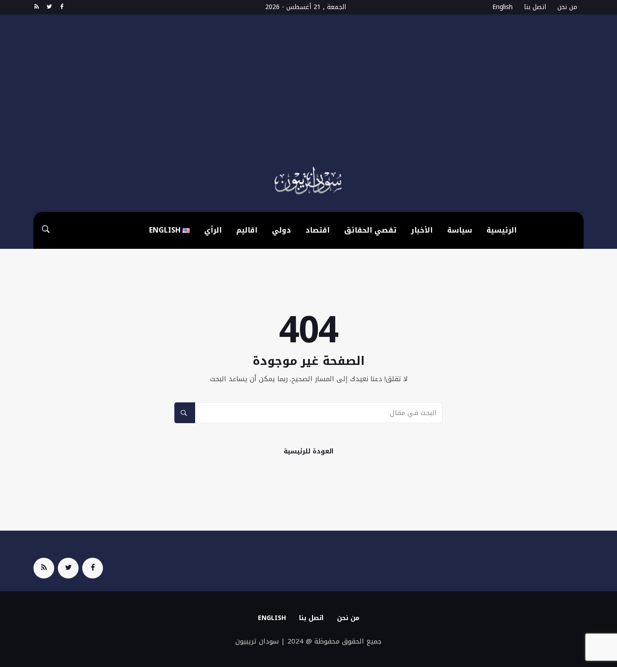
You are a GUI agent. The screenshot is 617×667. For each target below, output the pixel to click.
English (502, 7)
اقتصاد (317, 230)
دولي (281, 230)
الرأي (213, 230)
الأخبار (422, 230)
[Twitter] (49, 7)
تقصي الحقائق (370, 230)
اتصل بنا (535, 7)
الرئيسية (501, 230)
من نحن (567, 7)
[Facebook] (62, 7)
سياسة (459, 230)
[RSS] (36, 7)
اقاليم (246, 230)
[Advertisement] (308, 96)
